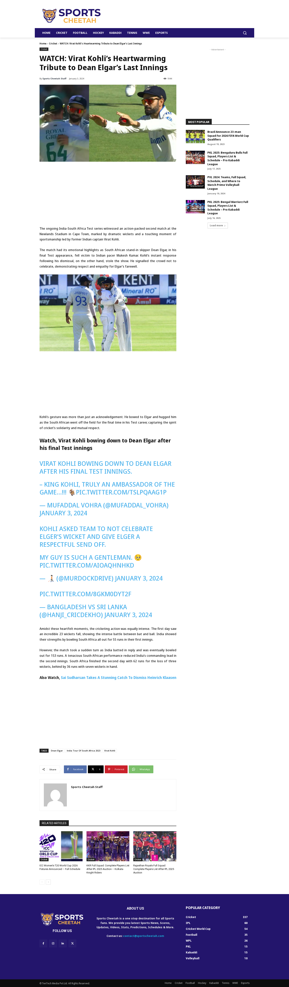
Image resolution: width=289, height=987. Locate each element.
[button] (244, 33)
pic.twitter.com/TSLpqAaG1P (121, 492)
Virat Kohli (109, 750)
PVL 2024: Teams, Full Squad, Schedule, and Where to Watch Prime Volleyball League (226, 183)
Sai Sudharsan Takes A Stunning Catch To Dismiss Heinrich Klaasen (118, 677)
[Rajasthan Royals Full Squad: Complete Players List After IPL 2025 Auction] (154, 846)
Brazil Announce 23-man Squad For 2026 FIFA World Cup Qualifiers (228, 135)
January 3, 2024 (63, 513)
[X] (72, 943)
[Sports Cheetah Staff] (55, 794)
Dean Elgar (57, 750)
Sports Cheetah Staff (54, 78)
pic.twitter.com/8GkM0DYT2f (85, 594)
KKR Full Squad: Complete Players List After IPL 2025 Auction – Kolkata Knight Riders (108, 869)
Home (43, 43)
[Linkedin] (62, 943)
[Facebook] (43, 943)
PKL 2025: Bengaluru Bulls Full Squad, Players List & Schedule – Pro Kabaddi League (227, 158)
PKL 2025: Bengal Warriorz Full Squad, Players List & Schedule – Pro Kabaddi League (227, 207)
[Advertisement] (174, 15)
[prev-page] (42, 882)
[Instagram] (53, 943)
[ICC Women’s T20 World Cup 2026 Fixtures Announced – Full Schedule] (61, 846)
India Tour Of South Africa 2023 (83, 750)
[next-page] (48, 882)
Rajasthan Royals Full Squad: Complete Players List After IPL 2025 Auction (153, 869)
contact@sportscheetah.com (143, 936)
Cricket (53, 43)
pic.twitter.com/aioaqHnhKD (87, 565)
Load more (216, 225)
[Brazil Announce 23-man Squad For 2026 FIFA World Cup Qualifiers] (195, 136)
